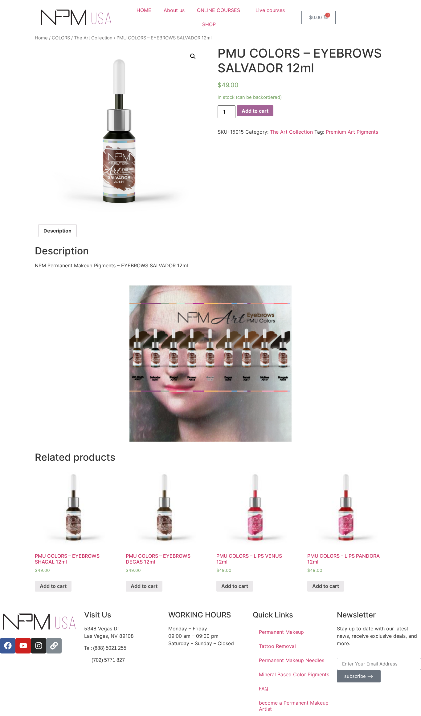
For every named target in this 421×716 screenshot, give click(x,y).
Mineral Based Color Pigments (294, 674)
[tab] (57, 230)
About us (174, 10)
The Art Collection (93, 38)
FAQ (263, 689)
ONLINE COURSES (218, 10)
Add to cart (255, 111)
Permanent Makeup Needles (291, 660)
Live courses (270, 10)
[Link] (54, 645)
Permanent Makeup (281, 632)
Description (57, 231)
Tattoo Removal (277, 646)
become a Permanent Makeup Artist (294, 706)
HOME (144, 10)
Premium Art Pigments (352, 132)
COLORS (61, 38)
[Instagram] (38, 645)
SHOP (209, 24)
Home (41, 38)
